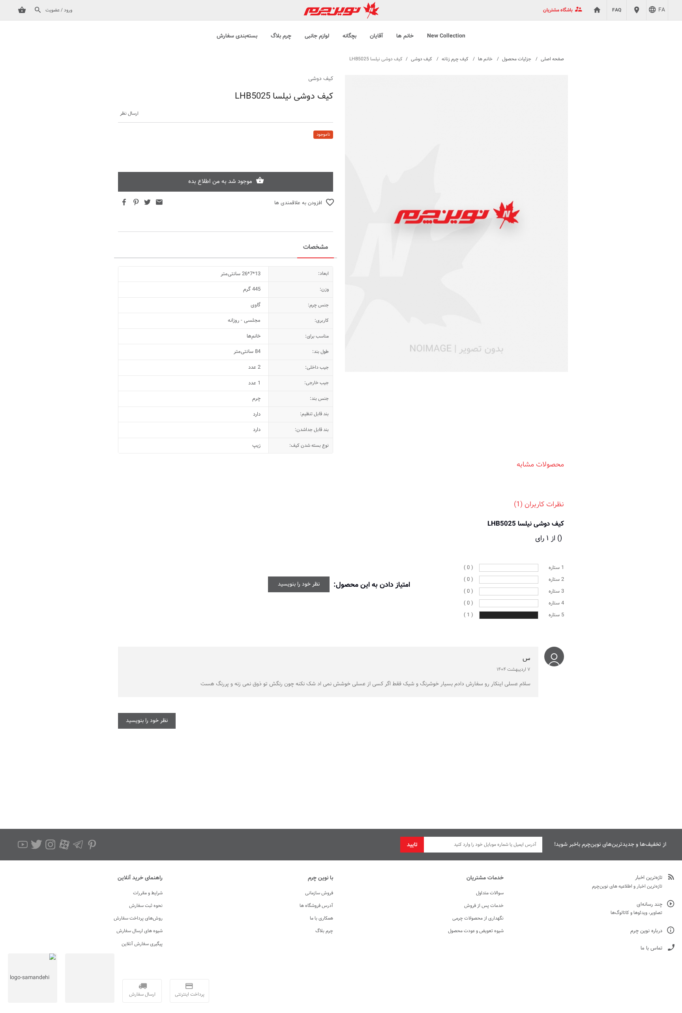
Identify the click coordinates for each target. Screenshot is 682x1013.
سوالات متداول (490, 893)
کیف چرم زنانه (455, 59)
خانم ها (405, 36)
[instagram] (50, 845)
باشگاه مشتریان (558, 10)
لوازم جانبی (317, 36)
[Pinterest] (92, 845)
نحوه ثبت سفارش (146, 905)
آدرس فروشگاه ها (316, 905)
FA (661, 10)
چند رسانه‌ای (649, 905)
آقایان (376, 36)
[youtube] (23, 845)
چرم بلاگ (281, 36)
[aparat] (64, 845)
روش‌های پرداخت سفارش (138, 918)
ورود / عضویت (58, 10)
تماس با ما (651, 948)
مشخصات (315, 247)
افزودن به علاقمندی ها (298, 203)
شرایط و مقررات (148, 893)
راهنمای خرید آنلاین (140, 878)
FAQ (616, 10)
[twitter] (36, 845)
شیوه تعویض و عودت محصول (476, 931)
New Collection (446, 36)
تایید (412, 845)
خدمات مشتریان (485, 878)
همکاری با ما (321, 918)
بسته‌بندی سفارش (237, 36)
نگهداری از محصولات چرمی (478, 918)
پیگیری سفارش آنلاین (142, 944)
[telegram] (78, 845)
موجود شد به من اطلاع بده (220, 181)
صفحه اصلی (552, 59)
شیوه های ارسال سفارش (139, 931)
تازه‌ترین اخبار (648, 878)
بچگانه (349, 36)
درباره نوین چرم (646, 931)
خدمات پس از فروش (484, 905)
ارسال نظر (129, 113)
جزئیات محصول (516, 59)
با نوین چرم (320, 878)
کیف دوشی (421, 59)
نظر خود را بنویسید (299, 584)
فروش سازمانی (319, 893)
